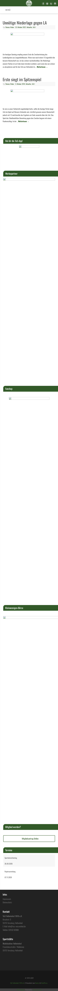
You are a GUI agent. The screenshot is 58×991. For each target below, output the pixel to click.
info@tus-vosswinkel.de (17, 926)
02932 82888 (13, 929)
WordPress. (44, 983)
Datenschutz (7, 902)
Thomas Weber (9, 27)
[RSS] (51, 4)
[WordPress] (55, 4)
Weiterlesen (42, 66)
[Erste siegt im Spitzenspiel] (29, 98)
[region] (29, 155)
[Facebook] (43, 4)
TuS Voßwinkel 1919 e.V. (17, 983)
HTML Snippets (21, 990)
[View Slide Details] (29, 155)
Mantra (37, 983)
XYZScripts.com (37, 990)
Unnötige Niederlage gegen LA (25, 23)
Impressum (7, 898)
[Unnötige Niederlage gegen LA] (29, 42)
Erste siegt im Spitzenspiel (22, 79)
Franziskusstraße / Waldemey (13, 946)
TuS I (34, 27)
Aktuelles (29, 27)
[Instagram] (47, 4)
